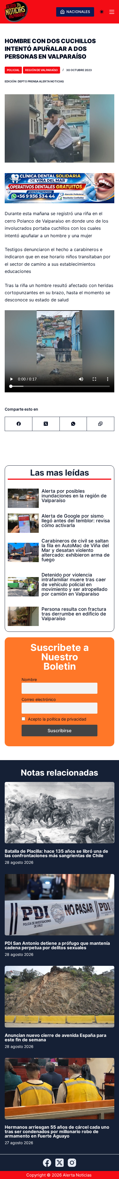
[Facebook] (18, 424)
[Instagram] (72, 1163)
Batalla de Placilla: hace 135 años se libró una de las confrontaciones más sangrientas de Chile (56, 853)
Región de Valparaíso (41, 70)
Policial (13, 70)
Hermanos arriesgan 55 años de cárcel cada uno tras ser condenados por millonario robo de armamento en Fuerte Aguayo (57, 1131)
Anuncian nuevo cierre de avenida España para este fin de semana (55, 1037)
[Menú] (111, 11)
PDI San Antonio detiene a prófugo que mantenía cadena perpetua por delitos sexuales (57, 945)
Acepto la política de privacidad (56, 719)
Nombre (29, 679)
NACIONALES (78, 11)
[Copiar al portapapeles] (100, 424)
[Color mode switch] (102, 12)
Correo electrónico (39, 699)
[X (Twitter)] (46, 424)
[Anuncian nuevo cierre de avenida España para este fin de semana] (59, 996)
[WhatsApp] (73, 424)
